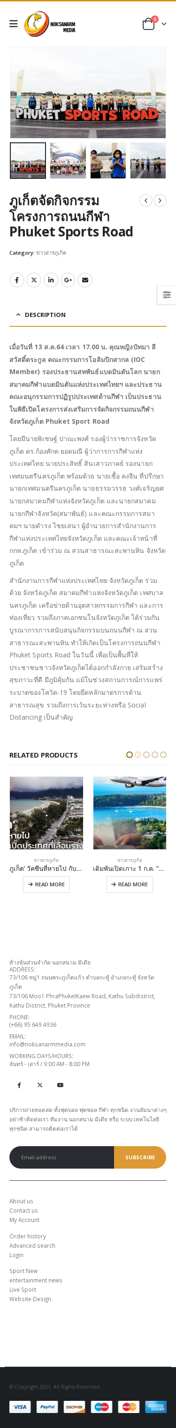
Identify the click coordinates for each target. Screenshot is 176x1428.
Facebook (16, 279)
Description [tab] (45, 314)
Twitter (33, 279)
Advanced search (32, 1245)
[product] (47, 813)
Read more (50, 884)
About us (21, 1201)
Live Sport (22, 1289)
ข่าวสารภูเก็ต (51, 252)
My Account (24, 1219)
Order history (27, 1236)
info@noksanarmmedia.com (47, 1044)
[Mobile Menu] (16, 24)
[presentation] (21, 93)
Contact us (23, 1210)
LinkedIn (51, 279)
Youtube (60, 1085)
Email (84, 279)
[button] (129, 754)
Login (16, 1255)
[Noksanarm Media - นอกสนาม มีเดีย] (50, 24)
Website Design (30, 1299)
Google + (68, 279)
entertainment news (35, 1280)
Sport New (23, 1270)
